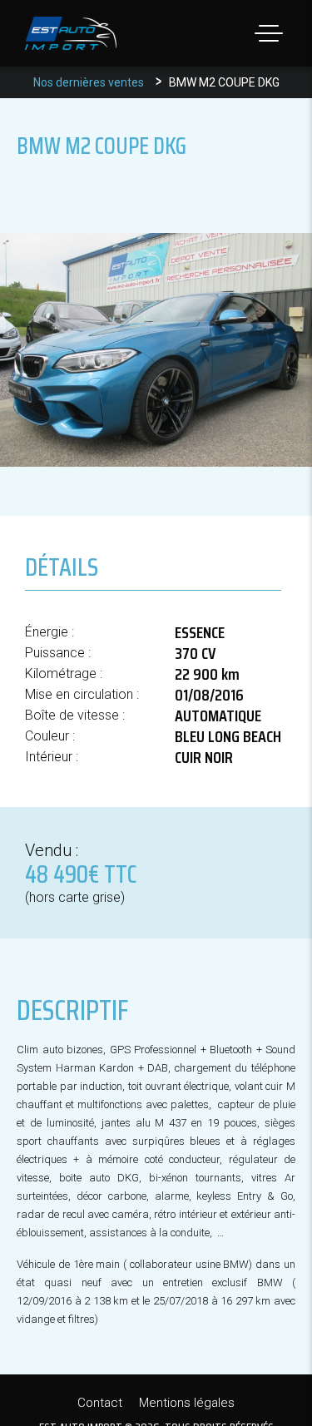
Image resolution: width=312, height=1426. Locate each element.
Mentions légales (187, 1402)
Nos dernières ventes (88, 82)
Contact (99, 1402)
